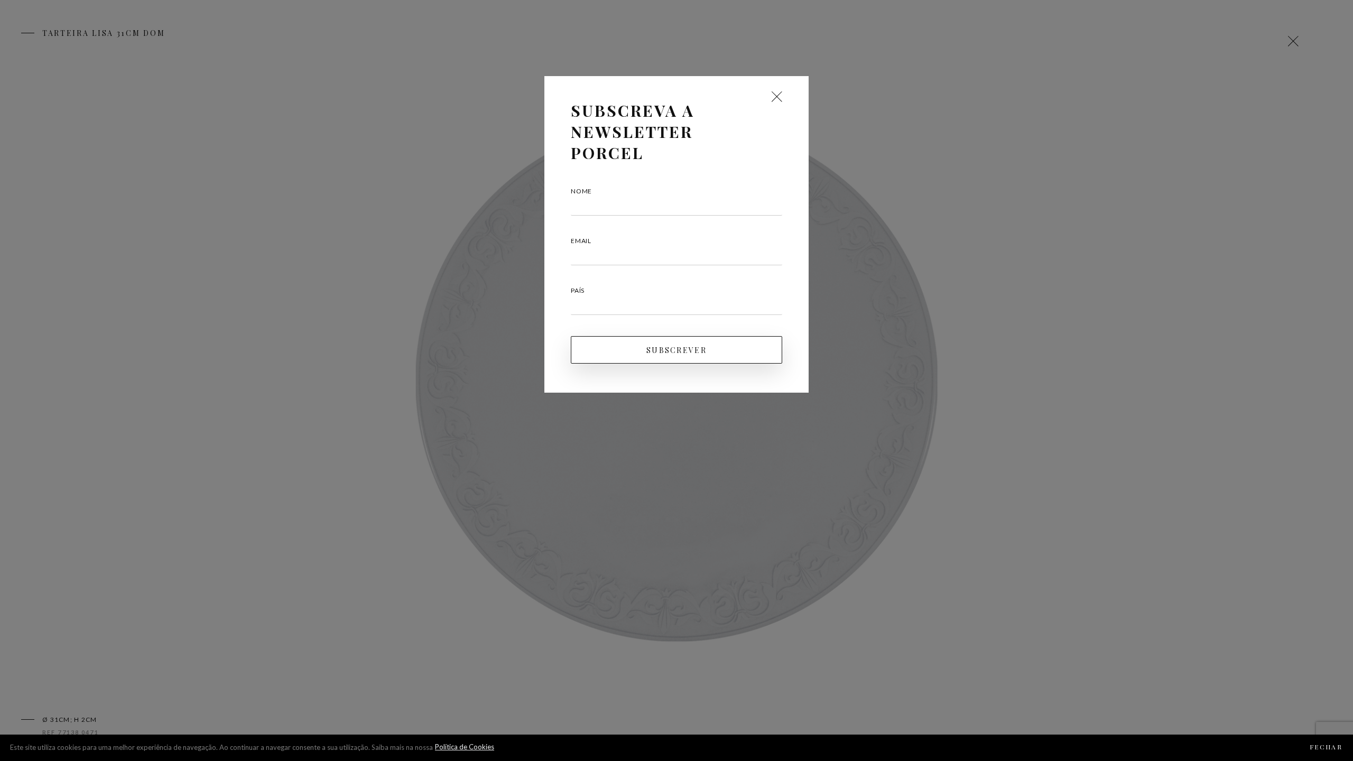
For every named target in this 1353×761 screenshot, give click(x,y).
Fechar (1326, 747)
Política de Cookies (464, 747)
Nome (581, 191)
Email (581, 241)
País (578, 290)
